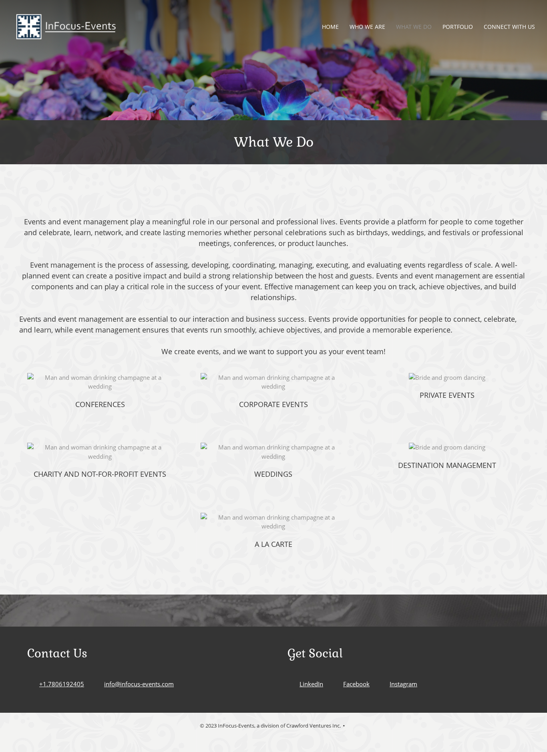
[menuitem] (330, 26)
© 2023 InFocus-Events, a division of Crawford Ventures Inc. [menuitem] (270, 725)
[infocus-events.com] (66, 26)
